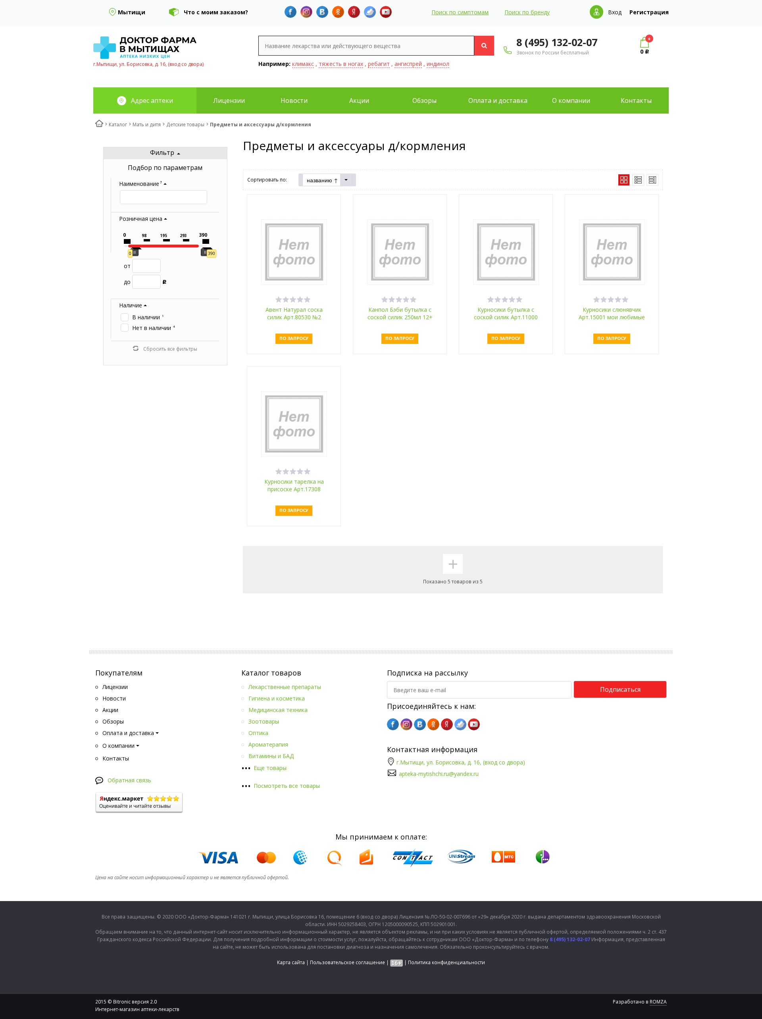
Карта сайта (291, 962)
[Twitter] (370, 12)
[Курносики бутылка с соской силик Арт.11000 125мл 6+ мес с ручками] (506, 251)
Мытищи (131, 12)
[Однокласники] (338, 12)
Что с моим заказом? (216, 12)
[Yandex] (354, 12)
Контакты (636, 100)
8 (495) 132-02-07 (556, 42)
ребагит (379, 64)
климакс (303, 64)
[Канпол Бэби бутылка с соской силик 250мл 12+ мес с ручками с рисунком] (400, 251)
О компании (571, 100)
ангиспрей (408, 64)
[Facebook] (290, 12)
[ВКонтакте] (322, 12)
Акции (359, 100)
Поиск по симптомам (460, 12)
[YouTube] (386, 12)
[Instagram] (306, 12)
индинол (438, 64)
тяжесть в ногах (341, 64)
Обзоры (424, 100)
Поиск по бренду (527, 12)
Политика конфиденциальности (446, 962)
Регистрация (649, 12)
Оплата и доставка (497, 100)
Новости (294, 100)
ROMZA (658, 1001)
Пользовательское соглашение (347, 962)
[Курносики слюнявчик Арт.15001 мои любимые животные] (612, 251)
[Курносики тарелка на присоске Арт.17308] (294, 423)
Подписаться (620, 689)
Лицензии (229, 100)
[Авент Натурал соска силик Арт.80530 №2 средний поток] (294, 251)
